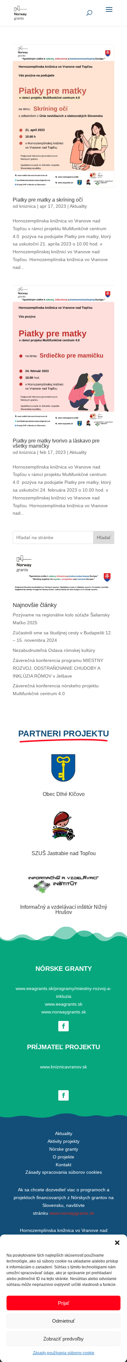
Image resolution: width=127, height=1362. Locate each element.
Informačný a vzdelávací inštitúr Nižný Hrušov (63, 909)
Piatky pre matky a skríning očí (48, 200)
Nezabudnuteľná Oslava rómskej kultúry (54, 650)
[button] (117, 1242)
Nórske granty (63, 1149)
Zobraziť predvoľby (63, 1339)
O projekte (63, 1156)
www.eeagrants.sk (63, 1004)
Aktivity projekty (63, 1141)
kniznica (27, 206)
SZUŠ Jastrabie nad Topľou (64, 853)
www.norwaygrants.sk (63, 1011)
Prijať (63, 1303)
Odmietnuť (63, 1321)
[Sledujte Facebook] (63, 1026)
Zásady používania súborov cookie (63, 1353)
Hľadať (104, 537)
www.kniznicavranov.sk (63, 1066)
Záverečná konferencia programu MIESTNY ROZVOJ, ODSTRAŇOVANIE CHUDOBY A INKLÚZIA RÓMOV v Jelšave (58, 668)
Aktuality (78, 206)
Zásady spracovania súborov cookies (63, 1172)
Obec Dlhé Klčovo (64, 794)
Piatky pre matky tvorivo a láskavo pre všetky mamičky (56, 443)
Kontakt (63, 1164)
